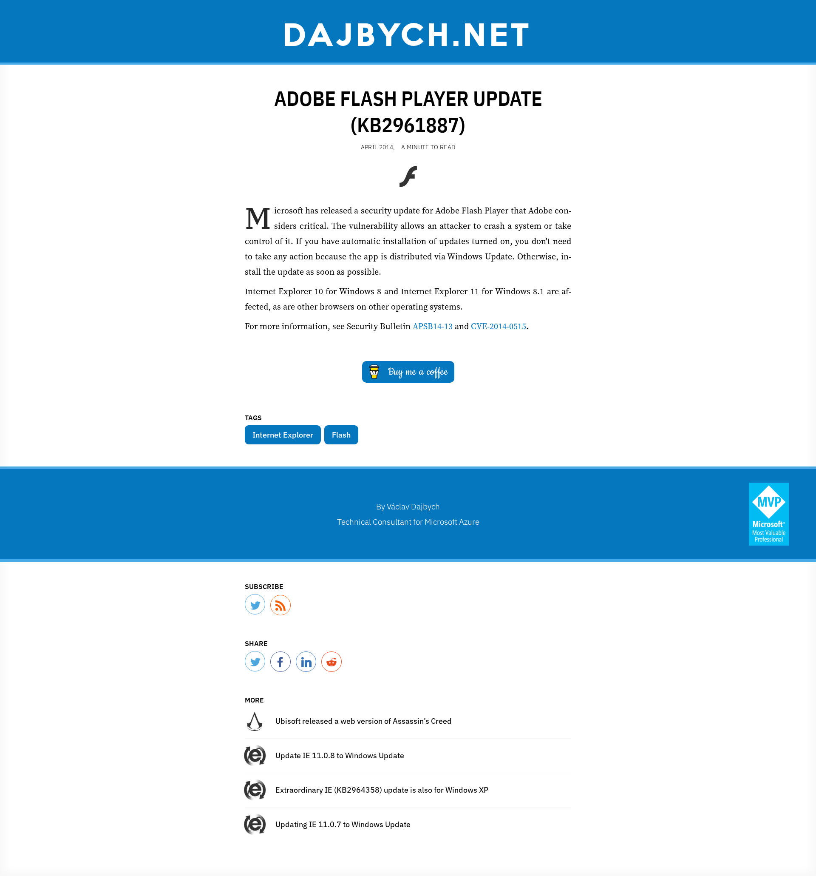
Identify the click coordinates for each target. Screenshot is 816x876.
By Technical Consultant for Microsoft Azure (408, 514)
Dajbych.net (408, 32)
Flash (341, 435)
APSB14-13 (433, 326)
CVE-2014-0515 (498, 326)
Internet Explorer (282, 435)
